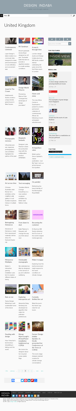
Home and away (36, 94)
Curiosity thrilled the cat (37, 298)
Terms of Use (58, 392)
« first (6, 371)
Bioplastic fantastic (22, 139)
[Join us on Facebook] (59, 39)
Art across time (10, 183)
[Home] (38, 6)
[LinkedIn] (29, 380)
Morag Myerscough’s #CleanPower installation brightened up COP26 (24, 339)
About (14, 392)
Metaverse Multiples (9, 261)
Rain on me (9, 297)
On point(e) (36, 182)
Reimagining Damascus (9, 223)
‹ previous (12, 371)
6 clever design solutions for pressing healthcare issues (58, 83)
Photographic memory (10, 139)
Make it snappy (37, 260)
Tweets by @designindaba (56, 157)
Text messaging (24, 183)
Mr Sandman (23, 46)
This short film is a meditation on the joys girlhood (59, 136)
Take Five (51, 80)
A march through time (37, 48)
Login (44, 392)
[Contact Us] (38, 396)
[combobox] (60, 15)
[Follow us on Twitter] (52, 39)
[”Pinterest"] (67, 39)
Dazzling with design (10, 335)
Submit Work (37, 392)
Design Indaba (13, 401)
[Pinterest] (25, 380)
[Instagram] (23, 396)
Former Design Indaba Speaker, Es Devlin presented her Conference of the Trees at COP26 (37, 342)
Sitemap (50, 392)
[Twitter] (22, 380)
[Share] (35, 380)
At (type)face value (36, 149)
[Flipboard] (32, 380)
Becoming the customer (37, 223)
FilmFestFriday (53, 133)
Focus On (51, 98)
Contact (20, 392)
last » (42, 371)
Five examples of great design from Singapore (58, 101)
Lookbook (51, 116)
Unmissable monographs (23, 261)
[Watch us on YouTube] (26, 396)
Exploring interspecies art (24, 298)
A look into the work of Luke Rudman (58, 118)
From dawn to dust (24, 223)
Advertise (28, 392)
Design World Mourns (24, 88)
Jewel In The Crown (9, 90)
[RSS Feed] (35, 396)
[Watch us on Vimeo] (29, 396)
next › (37, 371)
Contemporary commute (10, 48)
